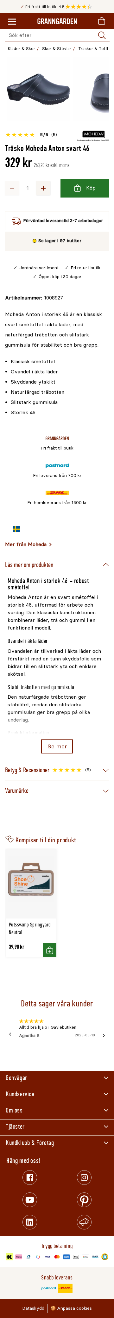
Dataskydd (33, 1308)
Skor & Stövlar (56, 48)
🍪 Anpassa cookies (71, 1308)
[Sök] (102, 35)
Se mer (57, 746)
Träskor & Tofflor (95, 48)
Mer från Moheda (26, 544)
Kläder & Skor (21, 48)
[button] (80, 6)
